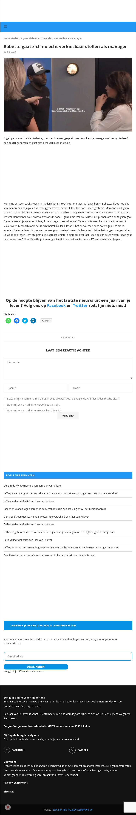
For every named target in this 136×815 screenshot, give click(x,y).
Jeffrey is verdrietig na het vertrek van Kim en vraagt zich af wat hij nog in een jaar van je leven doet (61, 493)
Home (7, 38)
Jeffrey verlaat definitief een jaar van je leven (29, 501)
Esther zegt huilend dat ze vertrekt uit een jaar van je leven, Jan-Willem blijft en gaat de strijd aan (59, 532)
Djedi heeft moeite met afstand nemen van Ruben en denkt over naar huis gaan (49, 555)
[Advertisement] (68, 173)
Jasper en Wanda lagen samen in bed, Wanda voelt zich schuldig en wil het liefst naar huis (55, 508)
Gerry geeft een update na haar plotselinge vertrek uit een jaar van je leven (46, 516)
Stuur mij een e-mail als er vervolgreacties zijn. (33, 404)
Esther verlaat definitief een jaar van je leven (29, 524)
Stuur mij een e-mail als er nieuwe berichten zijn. (34, 410)
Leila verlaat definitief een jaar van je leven (28, 540)
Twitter (80, 305)
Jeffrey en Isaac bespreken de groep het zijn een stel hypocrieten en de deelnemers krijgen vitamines (61, 547)
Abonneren (36, 667)
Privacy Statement (16, 782)
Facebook (56, 305)
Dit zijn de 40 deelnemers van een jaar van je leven (33, 485)
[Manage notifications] (8, 807)
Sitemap (9, 791)
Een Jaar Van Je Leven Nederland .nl (72, 809)
